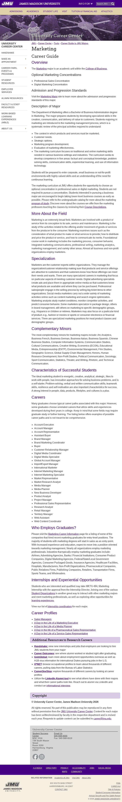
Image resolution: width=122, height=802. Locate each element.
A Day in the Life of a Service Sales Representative (61, 633)
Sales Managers (42, 619)
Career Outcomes (44, 653)
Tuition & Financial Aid (84, 11)
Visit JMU (76, 778)
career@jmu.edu (102, 718)
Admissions (16, 11)
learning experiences (43, 600)
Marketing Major (49, 96)
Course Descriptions (95, 207)
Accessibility (79, 768)
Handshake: (41, 646)
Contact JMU (61, 789)
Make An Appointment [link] (9, 60)
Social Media (104, 768)
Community (76, 772)
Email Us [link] (58, 733)
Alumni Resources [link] (12, 98)
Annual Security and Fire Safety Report (104, 796)
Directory (51, 768)
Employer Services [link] (7, 90)
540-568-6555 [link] (60, 736)
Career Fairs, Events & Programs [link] (9, 71)
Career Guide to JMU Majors (74, 43)
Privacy (64, 768)
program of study (40, 203)
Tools (56, 43)
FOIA (118, 783)
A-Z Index (37, 768)
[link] (35, 759)
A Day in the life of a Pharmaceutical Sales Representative (65, 630)
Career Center (45, 43)
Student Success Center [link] (40, 734)
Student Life (50, 11)
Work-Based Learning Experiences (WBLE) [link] (8, 118)
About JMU (86, 778)
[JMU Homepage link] (12, 791)
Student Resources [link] (7, 81)
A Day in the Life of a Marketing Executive (56, 623)
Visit (64, 11)
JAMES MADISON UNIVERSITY (107, 799)
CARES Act (115, 786)
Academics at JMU (61, 778)
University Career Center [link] (12, 45)
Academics (33, 11)
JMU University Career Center (77, 711)
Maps (64, 772)
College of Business (96, 68)
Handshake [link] (7, 53)
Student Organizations (43, 593)
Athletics (106, 11)
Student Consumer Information (108, 793)
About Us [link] (6, 128)
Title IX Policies (114, 789)
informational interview (58, 685)
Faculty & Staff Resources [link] (10, 106)
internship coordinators (60, 606)
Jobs (92, 768)
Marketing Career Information (63, 534)
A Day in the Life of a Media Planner (53, 626)
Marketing (41, 68)
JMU (34, 43)
